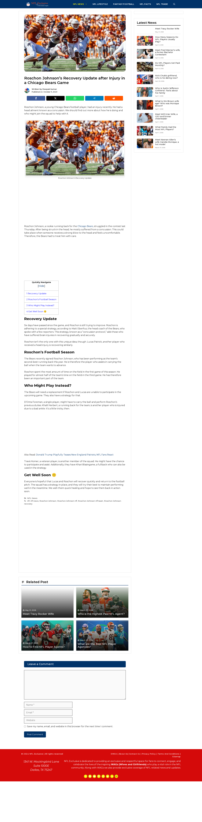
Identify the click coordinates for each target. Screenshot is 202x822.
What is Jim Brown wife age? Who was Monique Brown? (167, 103)
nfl (28, 501)
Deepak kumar (49, 89)
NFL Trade (162, 4)
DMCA (114, 754)
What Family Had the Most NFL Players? (165, 128)
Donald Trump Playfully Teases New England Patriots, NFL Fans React (75, 454)
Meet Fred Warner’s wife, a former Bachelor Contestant (167, 52)
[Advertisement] (75, 201)
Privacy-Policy (149, 754)
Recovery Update (36, 293)
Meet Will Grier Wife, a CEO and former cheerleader (166, 116)
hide (41, 285)
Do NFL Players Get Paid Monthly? (167, 64)
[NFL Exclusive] (38, 4)
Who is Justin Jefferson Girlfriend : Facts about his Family (167, 90)
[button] (174, 4)
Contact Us (134, 754)
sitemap (176, 756)
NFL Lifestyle (100, 4)
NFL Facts (145, 4)
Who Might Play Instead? (40, 305)
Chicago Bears (85, 226)
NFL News (78, 4)
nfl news (34, 501)
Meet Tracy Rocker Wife (167, 28)
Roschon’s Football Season (41, 299)
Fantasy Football (123, 4)
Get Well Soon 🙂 (36, 311)
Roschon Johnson (47, 501)
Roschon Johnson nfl (67, 501)
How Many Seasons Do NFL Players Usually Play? (166, 39)
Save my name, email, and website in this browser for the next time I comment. (70, 726)
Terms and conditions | (169, 754)
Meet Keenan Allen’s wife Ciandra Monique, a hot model (167, 142)
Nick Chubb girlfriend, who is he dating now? (166, 76)
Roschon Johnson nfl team (90, 501)
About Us (123, 754)
